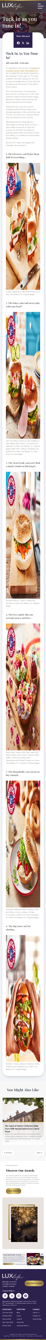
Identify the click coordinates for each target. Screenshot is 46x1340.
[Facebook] (5, 1296)
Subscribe (20, 1322)
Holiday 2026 (7, 1316)
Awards (19, 1319)
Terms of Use (22, 1336)
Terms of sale (14, 1336)
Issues (19, 1316)
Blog (18, 1312)
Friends (34, 68)
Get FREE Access (34, 1283)
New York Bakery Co (29, 71)
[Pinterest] (25, 1296)
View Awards (13, 1191)
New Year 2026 (7, 1322)
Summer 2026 (7, 1312)
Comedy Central (13, 71)
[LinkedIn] (12, 1296)
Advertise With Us (23, 1325)
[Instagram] (18, 1296)
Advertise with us (38, 1336)
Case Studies (37, 1319)
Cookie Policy (7, 1336)
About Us (36, 1312)
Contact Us (36, 1316)
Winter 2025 (6, 1325)
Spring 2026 (6, 1319)
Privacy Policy (29, 1336)
